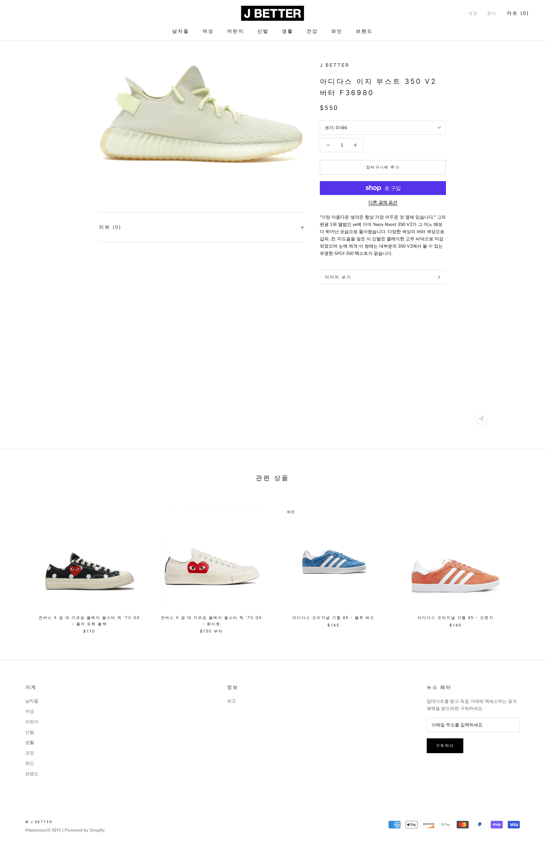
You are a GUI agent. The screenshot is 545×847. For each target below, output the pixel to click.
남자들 (180, 31)
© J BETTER (38, 822)
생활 (287, 31)
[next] (525, 563)
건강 (312, 31)
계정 (473, 13)
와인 (337, 31)
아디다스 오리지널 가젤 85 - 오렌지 (456, 617)
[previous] (20, 563)
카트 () (518, 13)
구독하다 (445, 745)
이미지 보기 (338, 276)
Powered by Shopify (85, 830)
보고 (231, 701)
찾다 (492, 13)
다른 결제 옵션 (382, 202)
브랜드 (364, 31)
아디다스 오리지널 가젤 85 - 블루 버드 (333, 617)
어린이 (235, 31)
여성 (208, 31)
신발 (263, 31)
